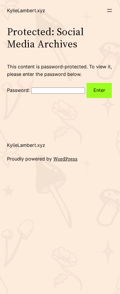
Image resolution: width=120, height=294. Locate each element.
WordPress (65, 159)
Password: (19, 90)
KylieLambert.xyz (26, 10)
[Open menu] (109, 10)
